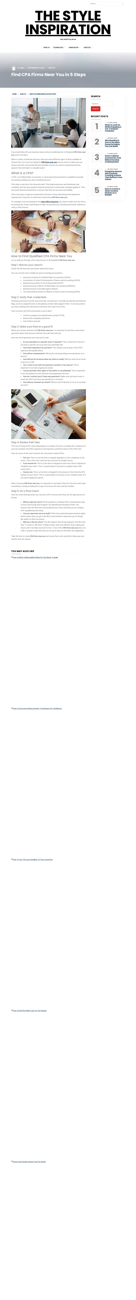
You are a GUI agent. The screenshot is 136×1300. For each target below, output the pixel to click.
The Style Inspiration (68, 22)
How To (51, 68)
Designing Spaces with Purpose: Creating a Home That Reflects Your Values (113, 175)
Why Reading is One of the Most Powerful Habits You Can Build (112, 143)
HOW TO (47, 47)
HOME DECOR (73, 47)
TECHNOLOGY (58, 47)
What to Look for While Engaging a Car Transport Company (113, 128)
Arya (22, 68)
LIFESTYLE (87, 47)
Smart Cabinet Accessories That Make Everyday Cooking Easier (113, 158)
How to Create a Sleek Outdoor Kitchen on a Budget (112, 191)
